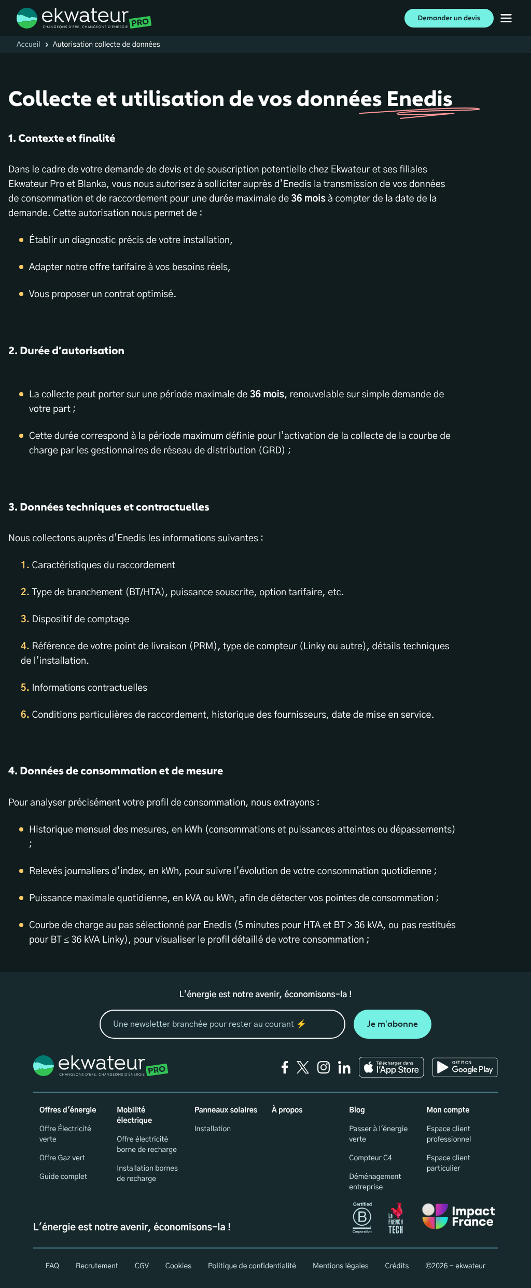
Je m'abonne (392, 1024)
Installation (212, 1129)
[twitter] (303, 1067)
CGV (142, 1266)
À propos (287, 1110)
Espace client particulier (448, 1163)
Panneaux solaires (226, 1110)
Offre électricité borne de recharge (147, 1144)
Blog (357, 1110)
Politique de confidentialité (252, 1266)
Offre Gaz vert (62, 1158)
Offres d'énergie (67, 1110)
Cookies (178, 1266)
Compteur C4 (370, 1158)
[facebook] (285, 1067)
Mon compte (448, 1110)
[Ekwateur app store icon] (391, 1067)
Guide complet (63, 1176)
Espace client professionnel (449, 1134)
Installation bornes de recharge (147, 1174)
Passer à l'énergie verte (378, 1134)
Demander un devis (449, 18)
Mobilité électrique (134, 1115)
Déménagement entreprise (375, 1182)
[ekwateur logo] (84, 18)
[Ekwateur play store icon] (465, 1067)
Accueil (28, 44)
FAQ (52, 1266)
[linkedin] (344, 1067)
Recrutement (97, 1266)
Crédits (397, 1266)
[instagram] (323, 1067)
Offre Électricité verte (65, 1134)
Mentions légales (341, 1266)
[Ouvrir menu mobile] (506, 18)
